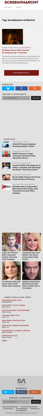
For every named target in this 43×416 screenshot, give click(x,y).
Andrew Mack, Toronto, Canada (13, 305)
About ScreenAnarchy (10, 407)
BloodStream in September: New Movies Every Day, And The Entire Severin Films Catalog (25, 189)
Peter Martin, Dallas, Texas (11, 300)
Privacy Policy (8, 408)
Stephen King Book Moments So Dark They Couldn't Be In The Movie (31, 285)
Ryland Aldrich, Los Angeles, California (16, 330)
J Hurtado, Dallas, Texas (10, 315)
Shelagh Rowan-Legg (10, 335)
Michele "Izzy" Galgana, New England (15, 325)
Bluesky (9, 392)
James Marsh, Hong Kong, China (13, 320)
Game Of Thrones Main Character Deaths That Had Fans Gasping (10, 256)
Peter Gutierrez (26, 47)
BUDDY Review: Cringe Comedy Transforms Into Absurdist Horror (24, 155)
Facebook (22, 392)
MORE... (5, 340)
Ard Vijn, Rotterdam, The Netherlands (16, 310)
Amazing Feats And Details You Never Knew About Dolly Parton (31, 256)
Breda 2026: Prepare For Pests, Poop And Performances (27, 178)
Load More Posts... (21, 73)
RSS (35, 392)
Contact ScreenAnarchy (29, 407)
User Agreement (22, 408)
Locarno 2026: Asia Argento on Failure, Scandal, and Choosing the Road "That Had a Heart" (27, 167)
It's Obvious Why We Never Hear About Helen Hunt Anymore (11, 284)
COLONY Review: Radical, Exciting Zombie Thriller (24, 145)
